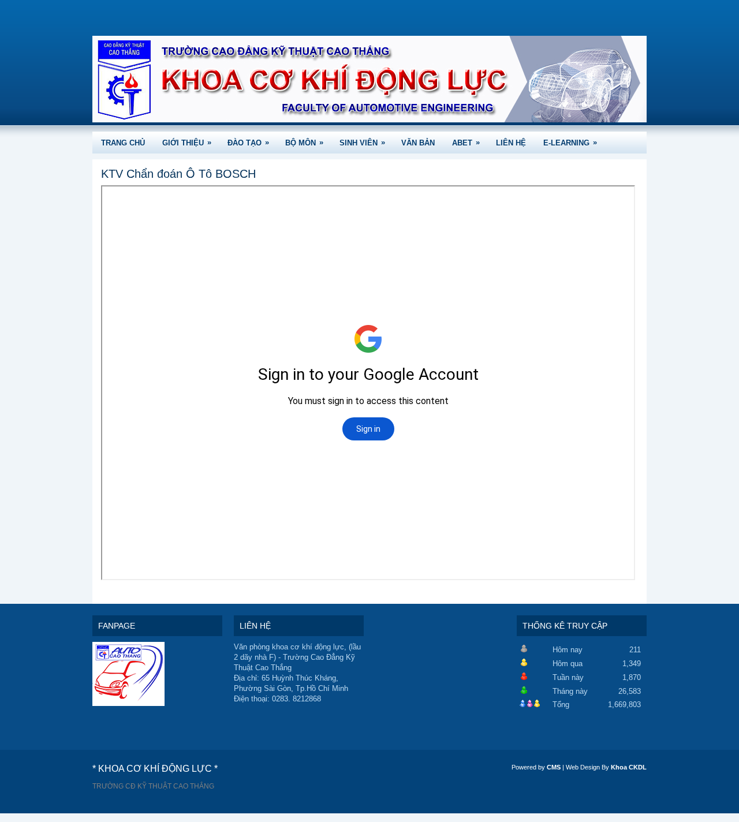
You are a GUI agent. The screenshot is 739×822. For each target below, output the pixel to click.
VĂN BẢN (418, 143)
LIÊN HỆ (511, 143)
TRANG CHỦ (123, 143)
